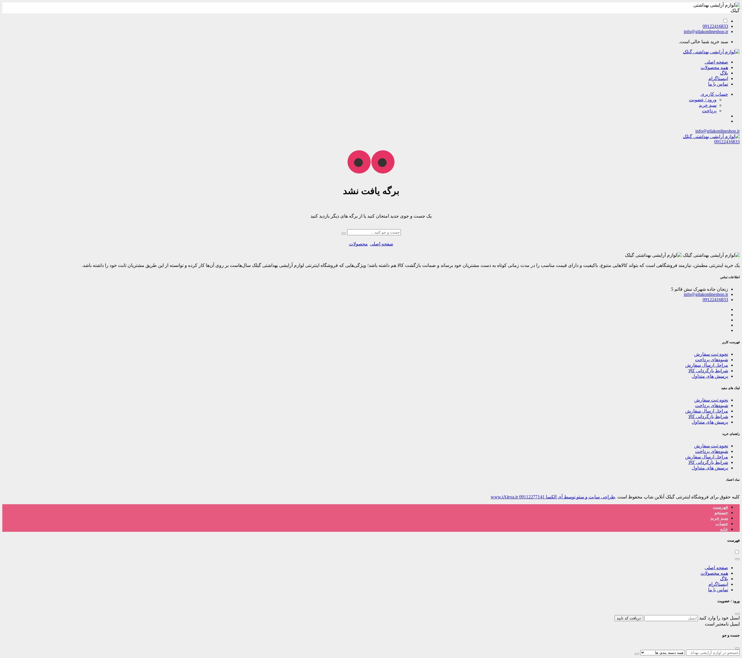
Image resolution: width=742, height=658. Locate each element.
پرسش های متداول (710, 376)
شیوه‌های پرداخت (711, 359)
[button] (714, 94)
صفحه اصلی (716, 61)
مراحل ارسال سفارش (706, 365)
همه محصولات (714, 67)
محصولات (358, 243)
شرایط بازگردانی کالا (708, 370)
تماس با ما (718, 84)
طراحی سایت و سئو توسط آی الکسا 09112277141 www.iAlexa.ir (553, 496)
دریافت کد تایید (629, 618)
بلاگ (724, 72)
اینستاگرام (718, 78)
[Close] (737, 559)
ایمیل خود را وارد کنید (719, 617)
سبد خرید (707, 105)
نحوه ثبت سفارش (711, 354)
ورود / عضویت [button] (702, 99)
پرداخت (709, 110)
